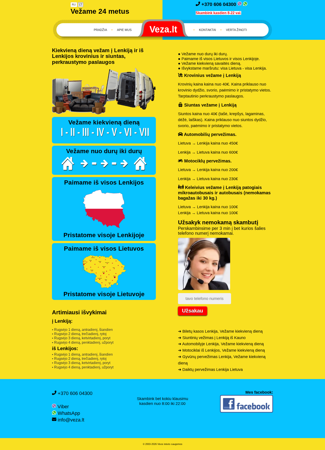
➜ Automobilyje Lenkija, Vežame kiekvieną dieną (221, 344)
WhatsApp (68, 413)
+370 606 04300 (218, 4)
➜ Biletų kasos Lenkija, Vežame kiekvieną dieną (220, 331)
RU (74, 4)
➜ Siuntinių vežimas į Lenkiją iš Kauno (212, 338)
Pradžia (100, 30)
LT (80, 4)
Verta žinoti (236, 30)
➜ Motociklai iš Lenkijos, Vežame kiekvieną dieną (221, 350)
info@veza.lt (70, 420)
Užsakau (192, 311)
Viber (62, 406)
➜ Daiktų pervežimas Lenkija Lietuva (210, 369)
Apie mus (124, 30)
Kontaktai (207, 30)
